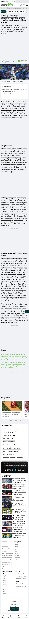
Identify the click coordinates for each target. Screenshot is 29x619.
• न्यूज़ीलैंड (4, 593)
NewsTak (8, 1)
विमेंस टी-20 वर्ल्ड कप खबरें (7, 562)
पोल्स (3, 566)
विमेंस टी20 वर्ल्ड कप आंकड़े (7, 557)
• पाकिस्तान (4, 584)
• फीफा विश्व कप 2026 (19, 574)
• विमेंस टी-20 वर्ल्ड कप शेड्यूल (19, 584)
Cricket (5, 8)
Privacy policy (14, 604)
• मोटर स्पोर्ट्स (17, 557)
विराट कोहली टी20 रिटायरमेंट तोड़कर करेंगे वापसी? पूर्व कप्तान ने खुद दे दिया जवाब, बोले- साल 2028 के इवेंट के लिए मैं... (13, 365)
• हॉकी (16, 560)
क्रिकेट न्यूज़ (4, 568)
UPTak (12, 1)
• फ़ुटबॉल (16, 549)
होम (1, 8)
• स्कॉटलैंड (4, 589)
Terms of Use (14, 607)
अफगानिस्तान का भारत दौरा (7, 564)
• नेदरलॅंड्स (4, 582)
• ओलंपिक (16, 546)
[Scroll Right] (27, 11)
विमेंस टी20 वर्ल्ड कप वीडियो (7, 560)
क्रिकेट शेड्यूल (5, 546)
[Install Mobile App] (21, 5)
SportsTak (3, 1)
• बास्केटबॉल (17, 555)
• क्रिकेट (16, 544)
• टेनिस (16, 551)
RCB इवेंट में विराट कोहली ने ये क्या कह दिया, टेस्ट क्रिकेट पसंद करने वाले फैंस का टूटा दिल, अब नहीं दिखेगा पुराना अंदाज (14, 357)
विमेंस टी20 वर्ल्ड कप (6, 551)
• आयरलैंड (4, 596)
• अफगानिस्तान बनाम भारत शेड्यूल (20, 586)
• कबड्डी (16, 553)
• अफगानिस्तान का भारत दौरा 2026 (20, 578)
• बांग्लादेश (4, 580)
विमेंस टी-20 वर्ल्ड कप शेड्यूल (7, 553)
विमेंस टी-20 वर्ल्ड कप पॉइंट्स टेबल (7, 555)
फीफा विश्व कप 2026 (6, 549)
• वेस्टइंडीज (4, 591)
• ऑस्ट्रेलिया (4, 576)
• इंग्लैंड (3, 587)
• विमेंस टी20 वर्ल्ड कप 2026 (21, 576)
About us (14, 601)
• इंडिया (3, 578)
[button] (12, 409)
